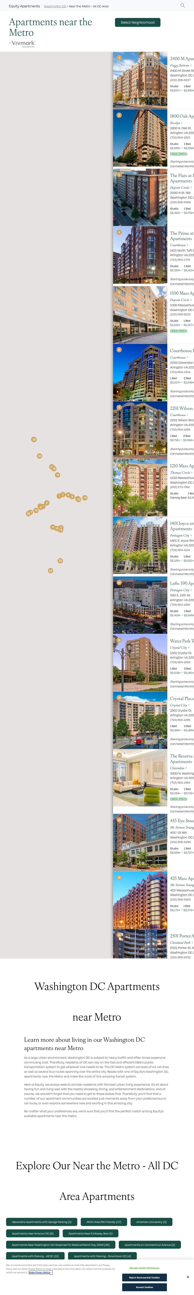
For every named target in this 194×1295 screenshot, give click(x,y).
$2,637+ (175, 90)
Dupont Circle (179, 187)
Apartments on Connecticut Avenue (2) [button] (150, 1244)
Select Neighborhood (138, 22)
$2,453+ (175, 212)
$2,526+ (175, 148)
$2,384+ (175, 793)
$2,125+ (175, 560)
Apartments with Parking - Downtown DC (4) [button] (102, 1256)
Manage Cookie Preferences (144, 1267)
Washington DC (55, 6)
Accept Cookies (144, 1287)
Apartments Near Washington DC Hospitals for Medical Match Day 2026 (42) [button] (61, 1244)
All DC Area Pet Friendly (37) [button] (104, 1222)
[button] (183, 5)
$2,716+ (175, 440)
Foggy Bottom (179, 65)
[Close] (188, 1277)
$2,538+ (175, 672)
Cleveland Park (180, 942)
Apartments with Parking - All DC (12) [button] (35, 1256)
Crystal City (178, 647)
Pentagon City (179, 535)
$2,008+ (175, 852)
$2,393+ (175, 270)
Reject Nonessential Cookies (144, 1277)
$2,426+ (175, 730)
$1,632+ (175, 324)
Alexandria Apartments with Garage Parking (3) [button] (41, 1222)
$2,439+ (175, 615)
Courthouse (178, 244)
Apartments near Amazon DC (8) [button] (32, 1233)
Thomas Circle (180, 472)
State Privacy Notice (39, 1272)
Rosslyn (175, 122)
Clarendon (177, 767)
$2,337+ (175, 382)
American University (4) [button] (151, 1222)
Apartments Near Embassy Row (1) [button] (91, 1233)
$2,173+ (175, 910)
